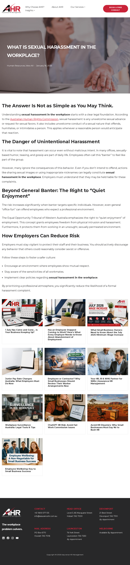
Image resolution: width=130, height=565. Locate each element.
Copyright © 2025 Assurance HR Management (65, 555)
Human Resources (16, 65)
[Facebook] (8, 538)
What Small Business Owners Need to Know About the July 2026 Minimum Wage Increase (107, 332)
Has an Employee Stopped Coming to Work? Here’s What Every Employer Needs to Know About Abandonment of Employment (65, 335)
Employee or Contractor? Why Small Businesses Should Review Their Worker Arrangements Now (64, 382)
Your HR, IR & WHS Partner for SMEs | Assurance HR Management (106, 381)
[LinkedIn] (3, 538)
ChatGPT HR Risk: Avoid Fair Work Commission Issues (63, 426)
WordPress (33, 561)
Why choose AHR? (34, 7)
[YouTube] (17, 538)
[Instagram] (12, 538)
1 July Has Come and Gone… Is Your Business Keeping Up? (21, 331)
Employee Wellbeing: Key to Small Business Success (20, 470)
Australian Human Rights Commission (34, 119)
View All (29, 65)
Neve (5, 561)
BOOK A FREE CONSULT (115, 8)
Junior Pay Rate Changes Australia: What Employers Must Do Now (22, 381)
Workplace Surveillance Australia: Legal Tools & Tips (20, 426)
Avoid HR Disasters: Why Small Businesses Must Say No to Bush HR (107, 427)
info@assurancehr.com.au (45, 516)
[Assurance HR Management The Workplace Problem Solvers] (11, 9)
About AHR (57, 7)
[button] (84, 6)
